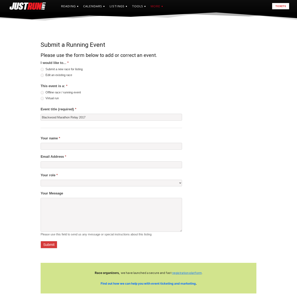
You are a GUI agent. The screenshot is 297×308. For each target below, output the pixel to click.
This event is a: (54, 86)
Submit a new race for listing (64, 69)
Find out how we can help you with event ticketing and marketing (148, 283)
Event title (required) (58, 109)
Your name (50, 138)
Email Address (53, 157)
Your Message (52, 193)
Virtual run (52, 98)
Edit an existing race (58, 75)
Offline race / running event (63, 92)
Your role (49, 175)
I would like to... (55, 63)
